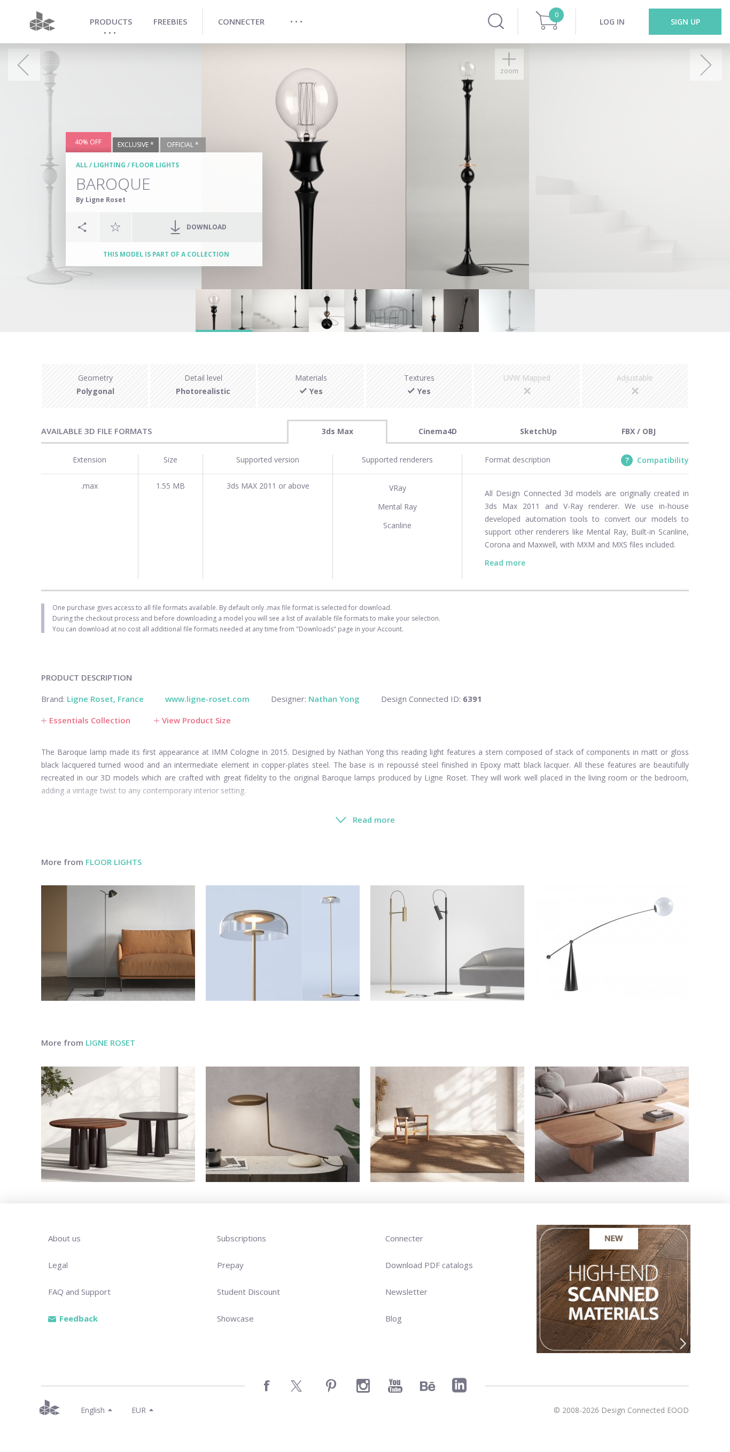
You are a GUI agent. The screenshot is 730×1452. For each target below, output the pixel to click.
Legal (58, 1265)
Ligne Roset (110, 1042)
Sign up (685, 22)
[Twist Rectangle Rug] (447, 1124)
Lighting (110, 164)
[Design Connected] (42, 21)
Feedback (78, 1318)
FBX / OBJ (639, 431)
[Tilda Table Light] (283, 1124)
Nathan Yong (361, 752)
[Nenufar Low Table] (612, 1124)
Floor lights (155, 164)
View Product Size (196, 720)
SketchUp (538, 431)
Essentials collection (89, 720)
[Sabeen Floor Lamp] (447, 943)
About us (64, 1238)
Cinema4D (437, 431)
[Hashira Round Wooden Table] (118, 1124)
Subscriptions (241, 1238)
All (82, 164)
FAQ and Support (79, 1291)
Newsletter (406, 1291)
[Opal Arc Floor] (612, 943)
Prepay (230, 1265)
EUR (138, 1410)
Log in (612, 22)
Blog (393, 1318)
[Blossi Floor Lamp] (283, 943)
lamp (98, 752)
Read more (505, 563)
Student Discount (248, 1291)
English (93, 1410)
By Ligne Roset (101, 199)
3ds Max (337, 431)
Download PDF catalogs (429, 1265)
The (48, 752)
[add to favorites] (115, 226)
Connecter (404, 1238)
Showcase (235, 1318)
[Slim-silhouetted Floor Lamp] (118, 943)
